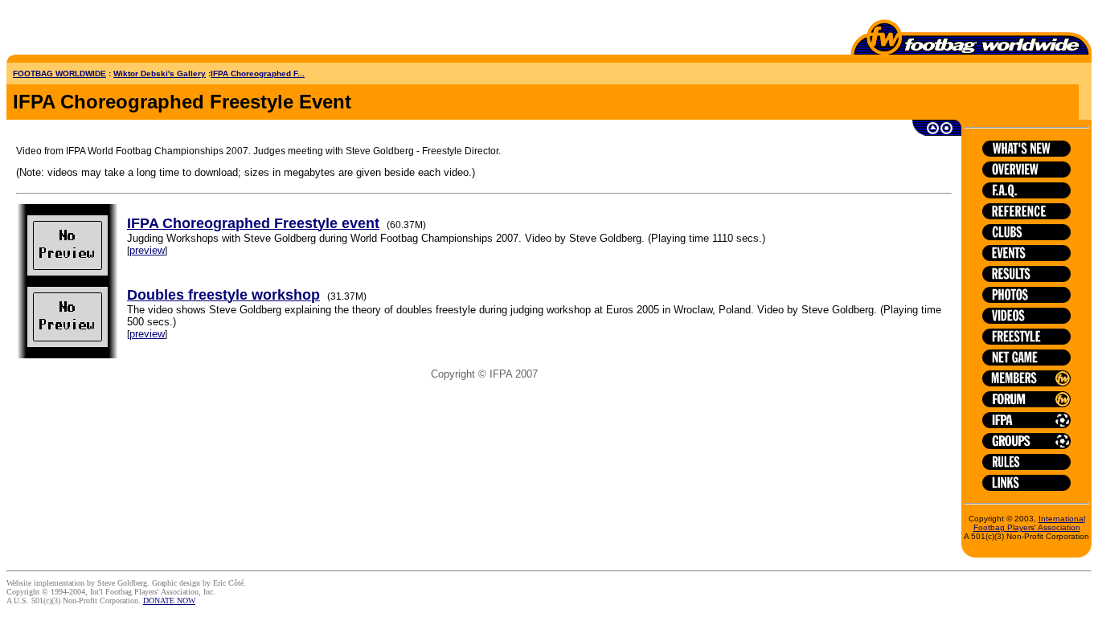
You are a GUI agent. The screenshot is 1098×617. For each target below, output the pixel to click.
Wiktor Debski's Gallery (159, 73)
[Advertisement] (100, 30)
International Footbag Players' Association (1029, 523)
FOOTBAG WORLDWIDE (59, 73)
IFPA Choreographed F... (258, 73)
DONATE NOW (169, 600)
